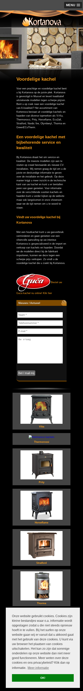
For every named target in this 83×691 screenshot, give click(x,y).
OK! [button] (42, 677)
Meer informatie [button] (38, 667)
